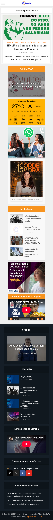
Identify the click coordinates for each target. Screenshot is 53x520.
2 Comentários (25, 409)
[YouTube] (29, 473)
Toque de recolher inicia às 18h (27, 415)
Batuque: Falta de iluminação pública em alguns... (32, 229)
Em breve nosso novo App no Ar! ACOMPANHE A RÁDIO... (30, 403)
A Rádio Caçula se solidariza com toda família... (33, 218)
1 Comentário (25, 419)
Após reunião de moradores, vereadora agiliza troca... (32, 253)
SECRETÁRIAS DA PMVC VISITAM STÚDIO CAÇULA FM (32, 240)
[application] (26, 310)
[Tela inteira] (42, 319)
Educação (25, 42)
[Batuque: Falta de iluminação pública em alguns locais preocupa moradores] (17, 229)
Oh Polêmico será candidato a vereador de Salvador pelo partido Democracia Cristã (24, 494)
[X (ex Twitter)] (16, 473)
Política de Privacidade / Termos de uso (23, 504)
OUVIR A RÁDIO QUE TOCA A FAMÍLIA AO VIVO (26, 500)
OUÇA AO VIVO (26, 377)
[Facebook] (23, 473)
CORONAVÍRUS (13, 42)
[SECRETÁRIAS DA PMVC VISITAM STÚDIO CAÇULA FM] (17, 240)
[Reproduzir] (11, 319)
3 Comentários (25, 396)
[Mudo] (38, 319)
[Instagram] (10, 473)
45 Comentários (26, 380)
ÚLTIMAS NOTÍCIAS (38, 42)
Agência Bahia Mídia (34, 517)
